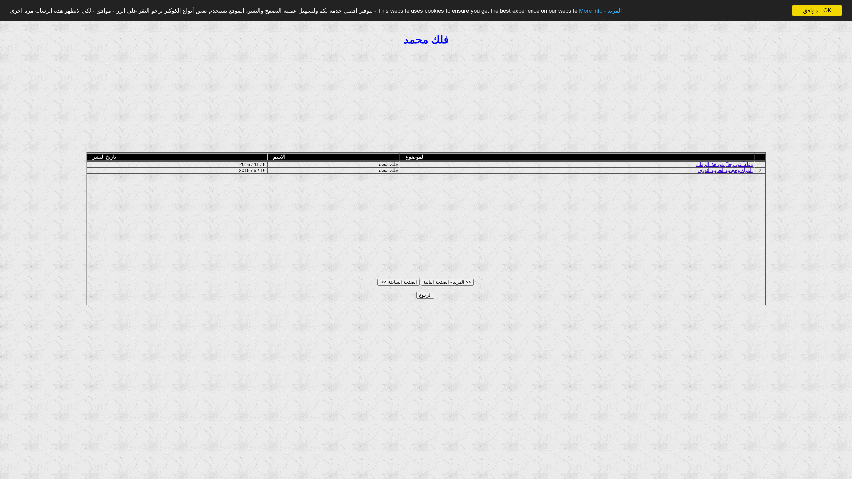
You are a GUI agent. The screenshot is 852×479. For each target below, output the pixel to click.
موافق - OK (817, 10)
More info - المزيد (600, 11)
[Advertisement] (426, 99)
